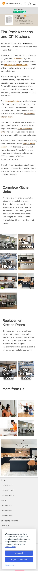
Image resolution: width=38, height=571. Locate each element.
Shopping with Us (9, 520)
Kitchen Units (7, 505)
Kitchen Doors (7, 485)
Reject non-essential (19, 560)
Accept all (19, 553)
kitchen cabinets (12, 101)
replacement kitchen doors (15, 64)
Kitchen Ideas (7, 511)
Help (3, 480)
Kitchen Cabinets (8, 490)
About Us (5, 526)
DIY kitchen (17, 58)
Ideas (3, 500)
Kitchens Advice (8, 495)
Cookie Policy (10, 546)
